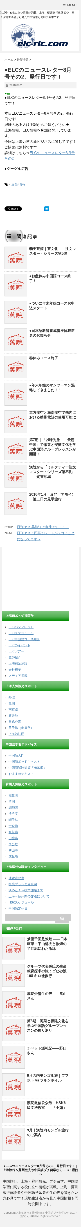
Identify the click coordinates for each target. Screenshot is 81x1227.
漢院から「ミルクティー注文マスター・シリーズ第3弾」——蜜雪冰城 (52, 471)
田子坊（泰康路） (21, 728)
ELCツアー (16, 651)
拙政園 (13, 795)
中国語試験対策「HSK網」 (27, 767)
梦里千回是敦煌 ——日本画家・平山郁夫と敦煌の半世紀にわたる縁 (47, 943)
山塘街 (13, 838)
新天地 (13, 715)
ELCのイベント (19, 645)
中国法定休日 (18, 908)
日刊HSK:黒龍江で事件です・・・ (43, 527)
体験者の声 (16, 878)
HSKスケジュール (21, 902)
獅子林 (13, 820)
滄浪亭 (13, 814)
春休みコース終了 (43, 358)
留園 (12, 801)
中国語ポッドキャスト (24, 761)
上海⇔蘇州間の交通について (29, 896)
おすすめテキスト (21, 774)
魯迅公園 (15, 721)
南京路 (13, 709)
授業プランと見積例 (23, 884)
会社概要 (15, 669)
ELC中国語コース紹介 (24, 639)
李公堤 (13, 844)
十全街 (13, 826)
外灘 (12, 697)
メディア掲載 (18, 675)
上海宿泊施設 (18, 663)
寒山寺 (13, 850)
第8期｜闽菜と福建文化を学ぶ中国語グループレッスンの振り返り (48, 1025)
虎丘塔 (13, 856)
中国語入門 (16, 755)
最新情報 (18, 184)
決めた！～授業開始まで (26, 890)
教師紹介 (15, 657)
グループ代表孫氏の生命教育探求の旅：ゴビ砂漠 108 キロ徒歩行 (47, 971)
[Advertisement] (36, 579)
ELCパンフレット (21, 627)
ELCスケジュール (21, 633)
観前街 (13, 832)
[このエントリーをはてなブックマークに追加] (46, 208)
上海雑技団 (16, 734)
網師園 (13, 807)
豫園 (12, 703)
